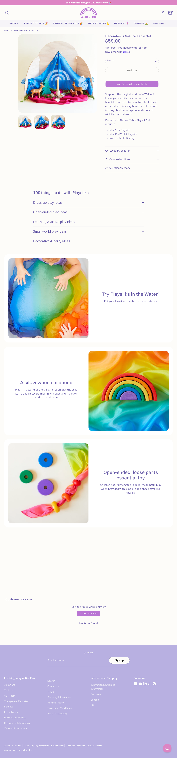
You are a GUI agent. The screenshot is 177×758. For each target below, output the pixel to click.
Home (7, 30)
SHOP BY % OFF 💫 (98, 23)
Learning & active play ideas (54, 221)
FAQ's (50, 691)
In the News (11, 712)
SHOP (13, 23)
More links (159, 23)
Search (51, 680)
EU (92, 705)
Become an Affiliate (15, 717)
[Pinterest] (154, 683)
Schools (8, 706)
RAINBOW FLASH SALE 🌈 (68, 23)
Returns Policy (55, 702)
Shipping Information (59, 697)
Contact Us (53, 686)
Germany (96, 694)
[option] (57, 74)
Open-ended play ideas (50, 212)
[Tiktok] (149, 683)
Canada (95, 699)
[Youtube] (140, 683)
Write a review (88, 613)
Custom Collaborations (17, 723)
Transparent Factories (16, 701)
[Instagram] (145, 683)
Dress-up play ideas (48, 202)
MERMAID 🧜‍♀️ (121, 23)
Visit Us (8, 690)
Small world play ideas (50, 231)
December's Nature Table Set (25, 30)
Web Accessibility (57, 713)
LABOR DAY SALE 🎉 (36, 23)
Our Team (9, 695)
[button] (132, 84)
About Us (9, 684)
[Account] (163, 12)
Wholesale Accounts (15, 728)
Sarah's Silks (25, 750)
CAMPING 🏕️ (141, 23)
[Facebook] (135, 683)
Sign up (119, 660)
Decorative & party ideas (51, 241)
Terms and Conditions (59, 708)
